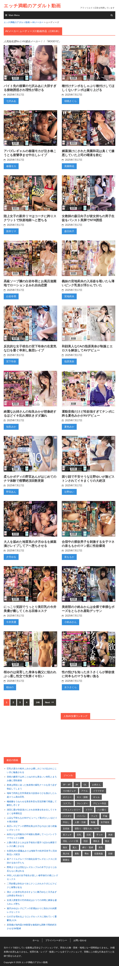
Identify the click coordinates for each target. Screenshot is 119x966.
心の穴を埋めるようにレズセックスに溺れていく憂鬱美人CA (32, 918)
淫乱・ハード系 (70, 841)
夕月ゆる (11, 557)
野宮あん (11, 491)
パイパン (81, 816)
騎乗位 (66, 860)
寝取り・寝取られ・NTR (87, 828)
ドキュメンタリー (71, 809)
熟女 (107, 841)
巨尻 (89, 834)
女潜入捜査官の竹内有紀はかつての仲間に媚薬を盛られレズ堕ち (32, 902)
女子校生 (105, 822)
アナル (84, 791)
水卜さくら (70, 687)
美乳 (101, 847)
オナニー (67, 797)
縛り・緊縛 (87, 847)
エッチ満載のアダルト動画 (32, 5)
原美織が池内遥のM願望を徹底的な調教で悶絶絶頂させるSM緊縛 (31, 926)
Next (48, 702)
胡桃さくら (70, 101)
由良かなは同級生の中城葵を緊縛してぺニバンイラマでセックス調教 (32, 836)
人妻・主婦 (80, 822)
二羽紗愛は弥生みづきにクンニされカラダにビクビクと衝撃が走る (32, 885)
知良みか (11, 426)
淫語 (85, 841)
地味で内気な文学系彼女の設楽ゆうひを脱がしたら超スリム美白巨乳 (32, 795)
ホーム (36, 940)
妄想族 (66, 828)
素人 (75, 847)
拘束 (110, 834)
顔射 (110, 853)
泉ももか (69, 557)
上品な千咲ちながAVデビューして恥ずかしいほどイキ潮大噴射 (32, 820)
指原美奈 (69, 361)
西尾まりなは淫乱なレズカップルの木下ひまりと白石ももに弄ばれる (32, 869)
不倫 (105, 816)
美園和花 (69, 166)
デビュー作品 (99, 803)
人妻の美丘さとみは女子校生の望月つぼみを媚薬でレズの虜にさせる (32, 844)
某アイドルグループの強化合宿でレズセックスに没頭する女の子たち (32, 861)
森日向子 (69, 231)
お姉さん (96, 784)
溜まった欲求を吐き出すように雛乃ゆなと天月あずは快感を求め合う (32, 894)
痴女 (65, 847)
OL (85, 784)
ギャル (96, 797)
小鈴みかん (70, 622)
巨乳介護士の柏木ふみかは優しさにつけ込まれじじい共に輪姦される (32, 770)
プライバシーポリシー (56, 940)
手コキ (99, 834)
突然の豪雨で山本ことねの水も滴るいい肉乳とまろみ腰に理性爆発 (32, 778)
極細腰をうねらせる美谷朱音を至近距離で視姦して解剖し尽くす (32, 803)
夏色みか (69, 426)
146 (38, 702)
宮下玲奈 (11, 361)
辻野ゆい (69, 491)
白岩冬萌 (11, 296)
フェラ (94, 816)
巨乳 (79, 834)
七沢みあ (11, 101)
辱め (86, 853)
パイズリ (67, 816)
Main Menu (14, 15)
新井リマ (11, 231)
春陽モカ (11, 166)
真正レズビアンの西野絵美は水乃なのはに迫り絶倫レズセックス (32, 828)
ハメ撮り (101, 809)
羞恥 (77, 853)
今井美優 (11, 622)
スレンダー (82, 803)
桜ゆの (10, 687)
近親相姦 (98, 853)
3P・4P (66, 784)
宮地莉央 (69, 296)
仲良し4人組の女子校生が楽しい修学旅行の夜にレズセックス (32, 877)
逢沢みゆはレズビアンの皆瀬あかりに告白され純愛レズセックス (32, 910)
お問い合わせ (79, 940)
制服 (93, 822)
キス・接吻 (82, 797)
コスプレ (67, 803)
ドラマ (89, 809)
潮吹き (96, 841)
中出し (66, 822)
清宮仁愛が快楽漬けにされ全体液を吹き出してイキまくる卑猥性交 (32, 811)
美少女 (66, 853)
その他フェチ (69, 791)
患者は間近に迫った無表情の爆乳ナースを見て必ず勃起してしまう (32, 787)
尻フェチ (67, 834)
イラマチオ (98, 791)
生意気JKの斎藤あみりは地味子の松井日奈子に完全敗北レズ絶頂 (32, 853)
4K (77, 784)
